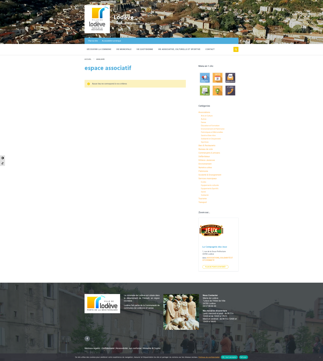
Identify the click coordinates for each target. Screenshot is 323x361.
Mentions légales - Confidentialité (99, 348)
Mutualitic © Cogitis (151, 348)
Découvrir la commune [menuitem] (99, 49)
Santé (203, 192)
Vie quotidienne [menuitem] (145, 49)
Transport (202, 202)
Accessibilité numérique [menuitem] (111, 41)
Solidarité (205, 195)
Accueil (88, 59)
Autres (203, 119)
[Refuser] (320, 357)
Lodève (124, 18)
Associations (204, 112)
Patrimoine (203, 171)
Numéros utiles (205, 167)
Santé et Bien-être (208, 135)
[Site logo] (97, 32)
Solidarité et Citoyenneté (211, 139)
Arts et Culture (207, 116)
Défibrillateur (204, 156)
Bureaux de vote (205, 149)
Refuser (243, 357)
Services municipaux (207, 178)
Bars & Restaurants (206, 145)
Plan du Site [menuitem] (93, 41)
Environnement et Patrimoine (212, 129)
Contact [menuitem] (210, 49)
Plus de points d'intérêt (215, 267)
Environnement (204, 164)
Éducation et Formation (210, 126)
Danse (203, 122)
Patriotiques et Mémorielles (212, 132)
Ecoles (203, 182)
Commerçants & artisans (209, 153)
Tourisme (202, 198)
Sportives (205, 142)
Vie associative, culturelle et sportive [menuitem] (179, 49)
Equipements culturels (210, 185)
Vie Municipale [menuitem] (123, 49)
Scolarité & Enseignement (209, 175)
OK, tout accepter (229, 357)
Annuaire (100, 59)
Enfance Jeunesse (206, 160)
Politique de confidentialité (209, 357)
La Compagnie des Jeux (214, 247)
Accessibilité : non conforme (129, 348)
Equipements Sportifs (209, 189)
